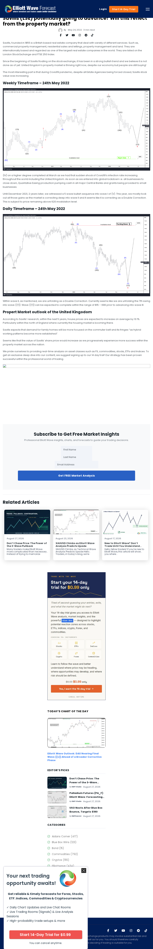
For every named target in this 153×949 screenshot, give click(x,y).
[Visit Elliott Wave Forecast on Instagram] (130, 930)
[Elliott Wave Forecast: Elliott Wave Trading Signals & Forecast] (30, 9)
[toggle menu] (148, 9)
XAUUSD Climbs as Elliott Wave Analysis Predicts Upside (75, 545)
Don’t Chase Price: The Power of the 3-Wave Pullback (27, 545)
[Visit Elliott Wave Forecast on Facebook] (108, 930)
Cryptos (60, 860)
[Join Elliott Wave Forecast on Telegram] (138, 930)
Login (103, 9)
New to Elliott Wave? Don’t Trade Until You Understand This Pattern (122, 546)
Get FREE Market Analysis (76, 475)
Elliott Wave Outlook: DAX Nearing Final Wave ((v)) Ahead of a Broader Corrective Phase (74, 757)
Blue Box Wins (64, 842)
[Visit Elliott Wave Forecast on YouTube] (123, 930)
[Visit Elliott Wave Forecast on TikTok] (145, 930)
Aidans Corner (65, 836)
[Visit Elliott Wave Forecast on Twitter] (115, 930)
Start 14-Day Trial (123, 9)
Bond (58, 848)
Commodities (65, 854)
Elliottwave (63, 866)
